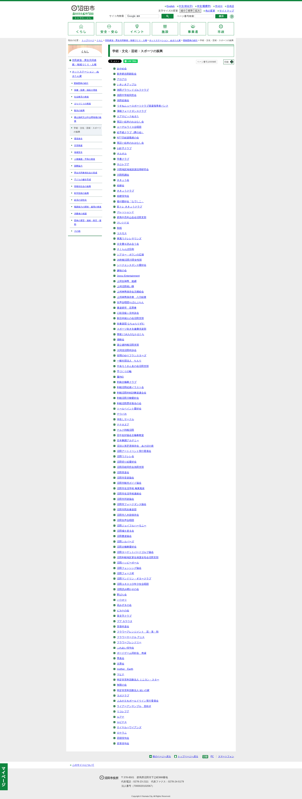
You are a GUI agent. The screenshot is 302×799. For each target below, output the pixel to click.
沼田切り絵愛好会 (126, 462)
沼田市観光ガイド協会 (129, 483)
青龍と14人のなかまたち (130, 334)
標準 (190, 10)
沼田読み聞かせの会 (128, 589)
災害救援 (78, 145)
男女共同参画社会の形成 (85, 173)
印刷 (226, 62)
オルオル (122, 153)
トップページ (88, 40)
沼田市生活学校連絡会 (129, 493)
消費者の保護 (80, 213)
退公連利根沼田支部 (128, 345)
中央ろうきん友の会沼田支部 (133, 366)
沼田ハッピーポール (128, 562)
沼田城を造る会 (125, 531)
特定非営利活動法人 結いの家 (133, 690)
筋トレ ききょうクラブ (129, 206)
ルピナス (122, 722)
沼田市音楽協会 (125, 477)
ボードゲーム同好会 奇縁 (131, 653)
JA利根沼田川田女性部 (129, 260)
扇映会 (120, 339)
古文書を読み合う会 (128, 244)
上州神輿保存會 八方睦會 (131, 297)
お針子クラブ (124, 148)
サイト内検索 (116, 16)
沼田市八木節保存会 (128, 515)
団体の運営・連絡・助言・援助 (87, 222)
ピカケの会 (123, 610)
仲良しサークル (125, 419)
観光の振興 (79, 110)
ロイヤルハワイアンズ (129, 727)
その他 (77, 231)
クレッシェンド (125, 212)
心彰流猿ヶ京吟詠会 (128, 313)
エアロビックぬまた (128, 116)
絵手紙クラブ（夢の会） (130, 132)
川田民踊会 (123, 175)
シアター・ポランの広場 (130, 254)
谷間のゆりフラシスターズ (131, 355)
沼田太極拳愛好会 (126, 546)
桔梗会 (120, 185)
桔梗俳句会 (123, 196)
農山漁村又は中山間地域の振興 (87, 119)
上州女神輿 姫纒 (126, 281)
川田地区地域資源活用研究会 (133, 169)
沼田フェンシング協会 (129, 568)
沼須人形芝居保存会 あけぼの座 (135, 446)
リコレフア (123, 711)
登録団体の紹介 (190, 40)
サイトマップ (226, 10)
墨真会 (120, 658)
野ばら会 (122, 594)
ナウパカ (122, 414)
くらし (99, 40)
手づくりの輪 (124, 371)
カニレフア (123, 164)
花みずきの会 (124, 605)
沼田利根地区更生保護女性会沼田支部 (138, 557)
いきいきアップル (126, 84)
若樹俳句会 (123, 738)
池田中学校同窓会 (126, 95)
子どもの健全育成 (82, 179)
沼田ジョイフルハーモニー (131, 525)
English (171, 6)
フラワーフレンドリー (129, 642)
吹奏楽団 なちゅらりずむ (131, 323)
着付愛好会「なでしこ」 (130, 201)
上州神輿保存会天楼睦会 (130, 291)
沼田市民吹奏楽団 (126, 509)
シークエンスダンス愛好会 (131, 265)
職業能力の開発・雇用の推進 (87, 207)
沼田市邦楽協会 (125, 499)
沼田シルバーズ (125, 541)
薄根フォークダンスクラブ (131, 111)
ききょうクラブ (125, 191)
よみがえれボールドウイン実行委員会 (138, 701)
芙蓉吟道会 (123, 626)
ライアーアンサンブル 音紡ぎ (134, 706)
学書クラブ (123, 159)
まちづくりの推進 (82, 103)
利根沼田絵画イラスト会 (130, 387)
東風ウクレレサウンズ (129, 238)
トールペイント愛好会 (129, 408)
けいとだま (123, 222)
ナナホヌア (123, 424)
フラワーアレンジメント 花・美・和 (138, 631)
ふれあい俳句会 (125, 648)
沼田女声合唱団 (125, 520)
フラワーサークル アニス (131, 637)
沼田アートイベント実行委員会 (134, 451)
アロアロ (122, 79)
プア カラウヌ (124, 621)
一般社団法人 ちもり (129, 360)
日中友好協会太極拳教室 (130, 435)
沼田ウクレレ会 (125, 456)
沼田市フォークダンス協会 (131, 504)
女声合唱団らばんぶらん (130, 302)
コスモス (122, 233)
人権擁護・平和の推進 (84, 159)
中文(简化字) (186, 6)
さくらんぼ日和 (125, 249)
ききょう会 (123, 180)
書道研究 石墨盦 (126, 307)
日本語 (230, 6)
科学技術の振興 (81, 193)
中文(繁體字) (204, 6)
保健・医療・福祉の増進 (85, 90)
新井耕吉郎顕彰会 (126, 74)
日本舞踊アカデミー (128, 440)
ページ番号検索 (185, 16)
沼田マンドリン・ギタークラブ (134, 578)
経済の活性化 (80, 200)
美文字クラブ (124, 616)
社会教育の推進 (81, 97)
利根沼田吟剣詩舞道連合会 (131, 392)
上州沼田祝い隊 (125, 286)
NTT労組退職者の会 (128, 137)
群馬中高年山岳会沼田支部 (131, 217)
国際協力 (78, 166)
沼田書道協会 (124, 536)
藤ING (120, 377)
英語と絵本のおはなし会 (130, 121)
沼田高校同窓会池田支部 (130, 467)
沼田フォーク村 (125, 573)
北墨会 (120, 663)
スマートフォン (226, 756)
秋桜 (119, 228)
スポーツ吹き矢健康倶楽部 (131, 329)
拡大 (197, 10)
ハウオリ (122, 600)
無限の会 (122, 685)
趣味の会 (122, 270)
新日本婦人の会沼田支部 (130, 318)
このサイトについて (83, 765)
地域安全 (78, 152)
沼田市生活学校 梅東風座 (131, 488)
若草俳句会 (123, 743)
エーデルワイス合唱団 (129, 127)
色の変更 (210, 10)
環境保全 (78, 138)
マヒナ (120, 674)
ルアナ (120, 717)
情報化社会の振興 (82, 186)
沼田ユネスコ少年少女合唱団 (133, 584)
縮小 (183, 10)
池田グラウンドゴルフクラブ (133, 90)
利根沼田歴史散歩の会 (129, 403)
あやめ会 (122, 68)
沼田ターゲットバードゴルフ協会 (135, 552)
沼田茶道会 (123, 472)
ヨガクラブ (123, 695)
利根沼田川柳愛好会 (128, 398)
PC (212, 756)
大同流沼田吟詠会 (126, 350)
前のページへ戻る (162, 756)
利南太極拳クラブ (126, 382)
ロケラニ (122, 733)
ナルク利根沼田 (125, 430)
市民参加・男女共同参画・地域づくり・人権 (126, 40)
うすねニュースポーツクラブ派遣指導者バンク (142, 106)
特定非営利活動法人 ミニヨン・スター (138, 679)
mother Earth (125, 669)
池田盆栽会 (123, 100)
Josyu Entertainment (128, 275)
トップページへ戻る (188, 756)
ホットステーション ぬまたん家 (165, 40)
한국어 (218, 6)
